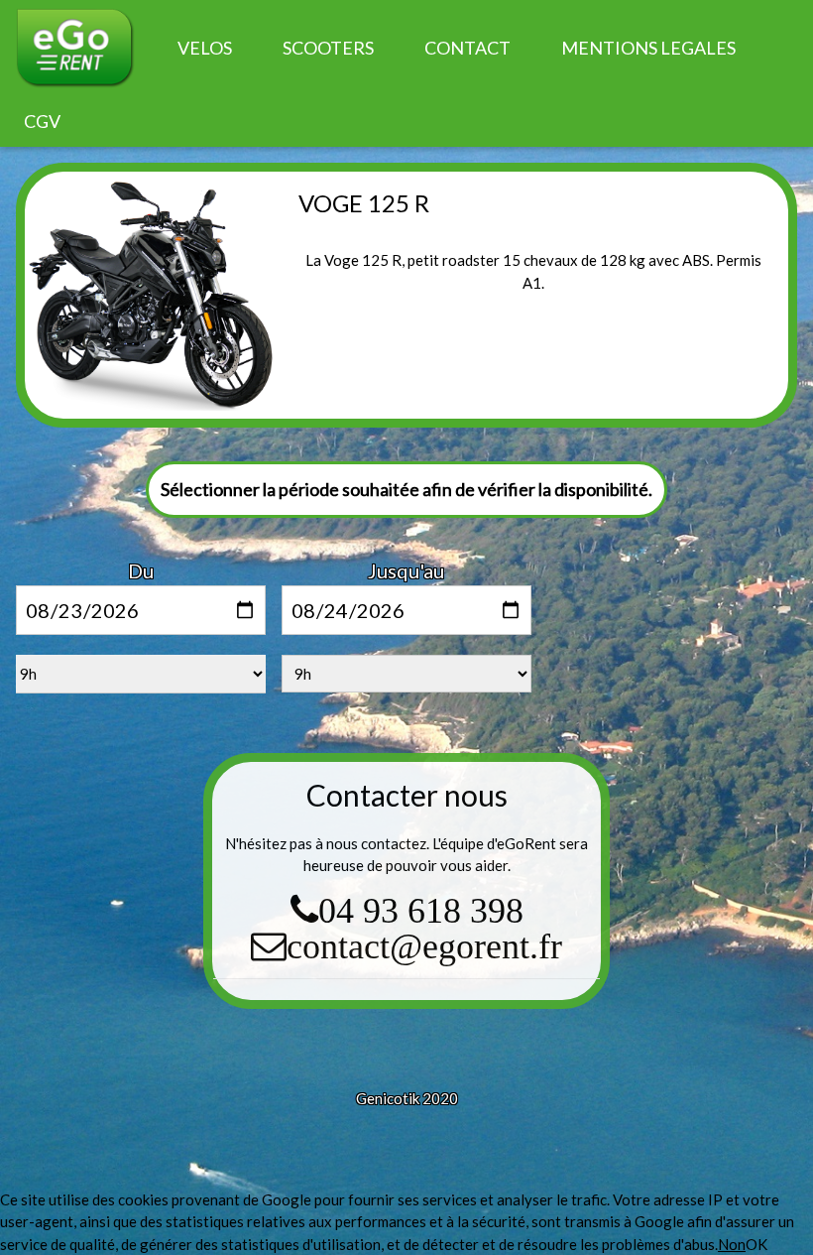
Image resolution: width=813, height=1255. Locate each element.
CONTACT (467, 48)
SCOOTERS (328, 48)
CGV (42, 121)
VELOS (204, 48)
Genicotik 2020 (407, 1098)
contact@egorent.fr (424, 945)
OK (756, 1244)
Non (732, 1244)
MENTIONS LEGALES (648, 48)
